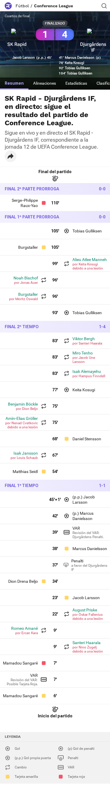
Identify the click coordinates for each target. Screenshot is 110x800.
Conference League (53, 6)
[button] (10, 156)
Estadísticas (76, 83)
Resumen (14, 83)
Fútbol (22, 6)
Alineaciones (44, 83)
